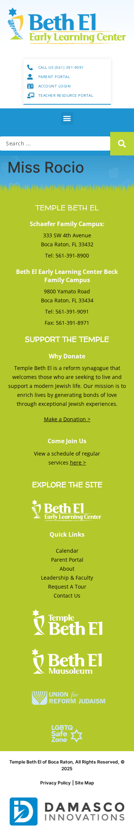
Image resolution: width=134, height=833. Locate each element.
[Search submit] (122, 143)
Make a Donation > (67, 419)
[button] (67, 118)
